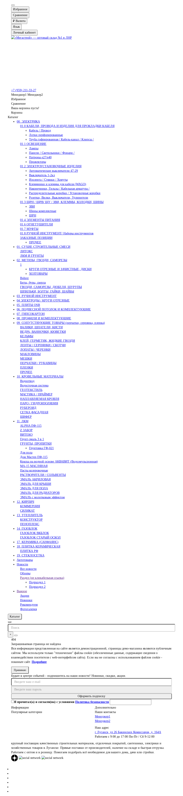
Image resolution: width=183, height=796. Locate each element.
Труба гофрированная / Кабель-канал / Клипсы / (61, 139)
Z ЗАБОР (26, 430)
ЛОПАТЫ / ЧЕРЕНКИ (35, 349)
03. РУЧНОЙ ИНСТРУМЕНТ (37, 296)
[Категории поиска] (9, 622)
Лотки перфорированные (46, 135)
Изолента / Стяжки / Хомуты (48, 179)
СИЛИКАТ (27, 510)
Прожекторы (37, 161)
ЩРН (32, 215)
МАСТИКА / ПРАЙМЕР (36, 394)
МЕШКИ (26, 358)
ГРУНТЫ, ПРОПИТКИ (36, 443)
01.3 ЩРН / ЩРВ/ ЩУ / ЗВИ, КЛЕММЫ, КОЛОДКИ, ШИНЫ (62, 202)
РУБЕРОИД (28, 408)
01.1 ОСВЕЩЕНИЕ (33, 144)
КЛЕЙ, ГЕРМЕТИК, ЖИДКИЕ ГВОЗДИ (47, 340)
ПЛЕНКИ (26, 367)
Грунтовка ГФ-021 (41, 448)
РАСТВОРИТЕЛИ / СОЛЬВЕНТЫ (43, 475)
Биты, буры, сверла (33, 282)
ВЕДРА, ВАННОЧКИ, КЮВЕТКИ (43, 331)
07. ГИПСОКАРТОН (31, 314)
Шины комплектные (42, 211)
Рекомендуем (29, 604)
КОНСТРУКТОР (31, 519)
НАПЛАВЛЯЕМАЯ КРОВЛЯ (39, 399)
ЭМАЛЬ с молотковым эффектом (42, 497)
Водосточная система (34, 385)
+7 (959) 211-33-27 (23, 90)
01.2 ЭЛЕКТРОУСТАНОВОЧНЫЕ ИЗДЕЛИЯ (50, 166)
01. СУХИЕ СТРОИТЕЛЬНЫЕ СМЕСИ (43, 246)
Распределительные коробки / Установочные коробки (64, 193)
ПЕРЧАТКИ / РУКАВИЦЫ (38, 363)
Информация (20, 707)
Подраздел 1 (37, 582)
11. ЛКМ (22, 421)
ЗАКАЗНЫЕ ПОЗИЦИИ (36, 238)
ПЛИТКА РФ (29, 551)
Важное (22, 591)
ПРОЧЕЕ (35, 242)
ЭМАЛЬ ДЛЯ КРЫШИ (35, 484)
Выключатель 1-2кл (42, 175)
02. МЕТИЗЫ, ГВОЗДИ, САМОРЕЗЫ (42, 260)
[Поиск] (16, 635)
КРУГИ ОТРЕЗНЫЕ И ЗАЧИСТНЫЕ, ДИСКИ (60, 269)
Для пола (26, 452)
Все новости (28, 569)
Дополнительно (105, 707)
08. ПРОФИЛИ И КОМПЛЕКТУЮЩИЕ (44, 318)
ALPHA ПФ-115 (31, 425)
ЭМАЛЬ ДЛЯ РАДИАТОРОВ (40, 493)
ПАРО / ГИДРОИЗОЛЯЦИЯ (39, 403)
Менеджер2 (102, 721)
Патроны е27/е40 (40, 157)
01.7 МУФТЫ (29, 229)
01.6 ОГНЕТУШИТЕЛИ (36, 224)
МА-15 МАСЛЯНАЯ (34, 466)
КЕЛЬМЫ (26, 336)
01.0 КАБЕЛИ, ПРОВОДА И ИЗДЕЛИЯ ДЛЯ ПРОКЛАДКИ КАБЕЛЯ (67, 126)
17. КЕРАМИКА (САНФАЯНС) (37, 542)
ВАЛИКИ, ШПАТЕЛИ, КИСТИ (41, 327)
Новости (22, 564)
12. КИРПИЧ (25, 501)
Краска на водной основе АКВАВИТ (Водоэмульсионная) (59, 461)
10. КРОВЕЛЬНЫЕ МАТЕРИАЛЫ (40, 376)
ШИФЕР (26, 416)
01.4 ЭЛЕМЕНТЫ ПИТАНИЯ (40, 220)
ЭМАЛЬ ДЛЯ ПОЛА (34, 488)
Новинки (26, 600)
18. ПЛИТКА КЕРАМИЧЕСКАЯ (38, 546)
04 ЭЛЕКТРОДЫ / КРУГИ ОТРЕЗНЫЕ (43, 300)
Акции (24, 595)
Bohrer (24, 278)
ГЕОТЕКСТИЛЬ (31, 390)
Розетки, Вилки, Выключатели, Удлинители (58, 197)
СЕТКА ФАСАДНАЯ (34, 412)
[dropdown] (13, 5)
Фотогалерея (28, 609)
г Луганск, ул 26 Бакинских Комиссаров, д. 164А (128, 732)
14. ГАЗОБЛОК (27, 528)
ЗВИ (32, 206)
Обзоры (25, 573)
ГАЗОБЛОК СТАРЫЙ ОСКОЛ (40, 537)
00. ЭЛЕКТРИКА (28, 121)
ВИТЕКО (26, 434)
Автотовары (25, 560)
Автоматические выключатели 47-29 (53, 170)
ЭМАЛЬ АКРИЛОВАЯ (35, 479)
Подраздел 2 (37, 586)
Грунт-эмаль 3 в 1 (32, 439)
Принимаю (20, 670)
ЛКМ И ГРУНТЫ (32, 255)
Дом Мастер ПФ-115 (34, 457)
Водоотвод (27, 381)
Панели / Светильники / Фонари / (52, 153)
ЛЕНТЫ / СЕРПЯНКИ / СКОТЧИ (43, 345)
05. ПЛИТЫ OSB (28, 305)
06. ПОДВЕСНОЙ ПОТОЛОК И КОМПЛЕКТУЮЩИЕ (54, 309)
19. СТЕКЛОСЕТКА (30, 555)
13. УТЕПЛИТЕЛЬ (30, 515)
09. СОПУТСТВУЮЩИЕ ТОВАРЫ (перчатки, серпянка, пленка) (61, 323)
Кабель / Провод (40, 130)
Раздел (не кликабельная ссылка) (42, 577)
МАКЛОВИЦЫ (30, 354)
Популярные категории (26, 712)
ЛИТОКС (26, 251)
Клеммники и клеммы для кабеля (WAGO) (57, 184)
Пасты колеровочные (34, 470)
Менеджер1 (102, 716)
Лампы (33, 148)
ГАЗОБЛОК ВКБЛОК (34, 533)
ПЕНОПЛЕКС (29, 524)
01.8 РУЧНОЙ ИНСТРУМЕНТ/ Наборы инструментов (57, 233)
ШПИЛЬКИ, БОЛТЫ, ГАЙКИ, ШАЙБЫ (47, 291)
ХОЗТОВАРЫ (38, 273)
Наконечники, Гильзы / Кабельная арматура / (59, 188)
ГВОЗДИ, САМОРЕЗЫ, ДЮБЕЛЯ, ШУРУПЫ (51, 287)
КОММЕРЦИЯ (30, 506)
